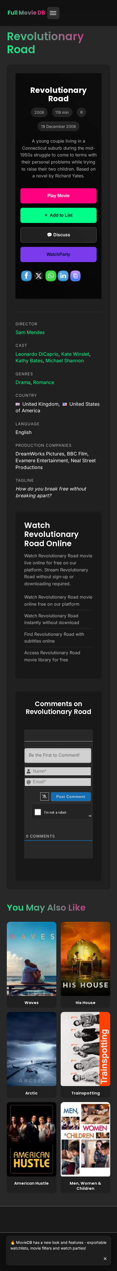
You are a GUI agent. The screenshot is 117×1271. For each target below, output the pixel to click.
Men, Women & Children (85, 1186)
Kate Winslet (75, 354)
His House (86, 1002)
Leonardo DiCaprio (37, 354)
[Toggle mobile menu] (53, 13)
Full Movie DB (26, 13)
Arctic (31, 1093)
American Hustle (31, 1183)
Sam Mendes (30, 332)
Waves (31, 1002)
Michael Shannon (64, 360)
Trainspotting (85, 1093)
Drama (23, 382)
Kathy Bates (29, 360)
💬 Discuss (58, 234)
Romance (43, 382)
